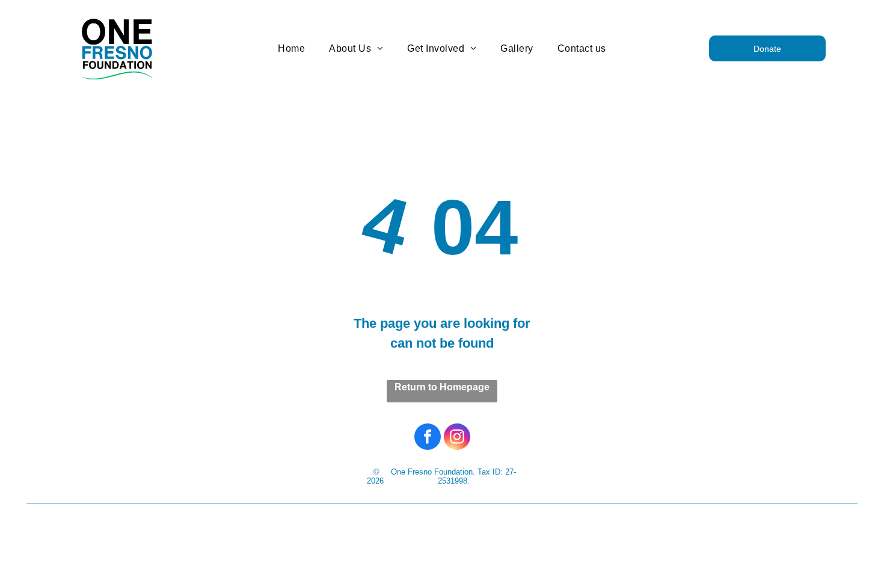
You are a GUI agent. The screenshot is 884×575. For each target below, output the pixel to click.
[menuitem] (291, 48)
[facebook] (427, 438)
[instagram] (457, 438)
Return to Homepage (442, 387)
